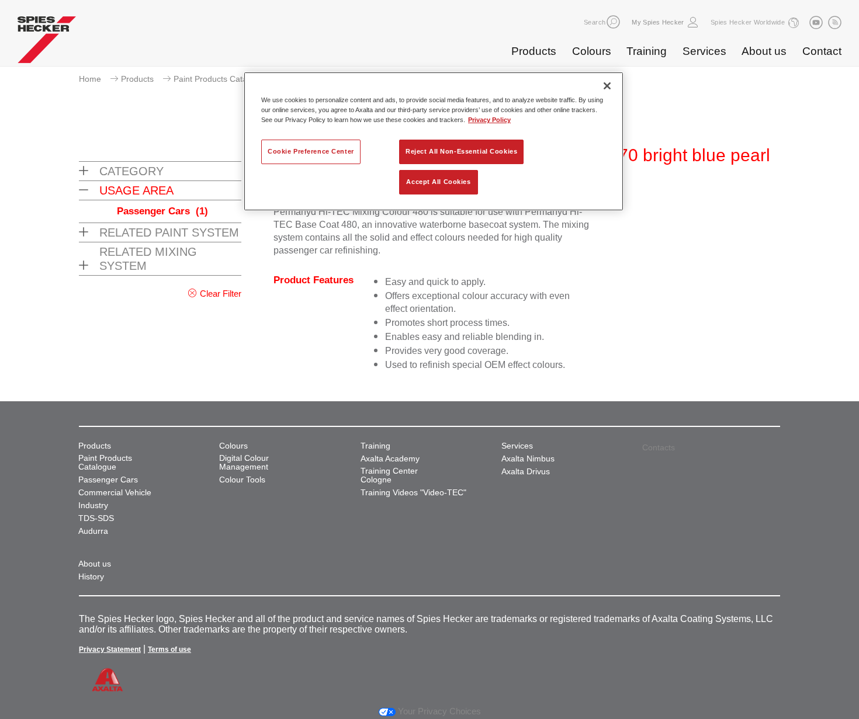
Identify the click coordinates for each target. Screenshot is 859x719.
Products (533, 51)
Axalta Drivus (525, 471)
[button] (613, 22)
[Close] (607, 86)
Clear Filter (220, 293)
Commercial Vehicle (114, 492)
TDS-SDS (96, 518)
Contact (821, 51)
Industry (93, 505)
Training (646, 51)
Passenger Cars (162, 211)
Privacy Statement (110, 649)
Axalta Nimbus (528, 458)
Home (90, 79)
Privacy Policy (489, 119)
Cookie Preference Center (311, 151)
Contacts (658, 447)
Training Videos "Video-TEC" (413, 492)
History (91, 576)
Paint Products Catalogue (221, 79)
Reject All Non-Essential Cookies (461, 151)
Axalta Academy (390, 458)
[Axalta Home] (47, 42)
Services (704, 51)
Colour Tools (242, 479)
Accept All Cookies (438, 181)
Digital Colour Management (244, 462)
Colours (591, 51)
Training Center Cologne (389, 475)
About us (764, 51)
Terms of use (169, 649)
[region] (434, 141)
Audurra (93, 531)
